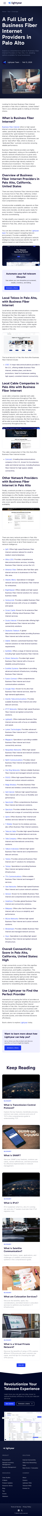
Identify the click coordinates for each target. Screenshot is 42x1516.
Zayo (7, 936)
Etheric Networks (11, 658)
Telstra (7, 859)
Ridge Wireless (10, 785)
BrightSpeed (9, 590)
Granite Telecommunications (16, 699)
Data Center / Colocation (30, 1468)
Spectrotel (9, 802)
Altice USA (9, 559)
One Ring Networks (12, 770)
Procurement (6, 1460)
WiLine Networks (11, 919)
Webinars (5, 1496)
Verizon (8, 894)
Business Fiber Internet (10, 127)
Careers (25, 1480)
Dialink (7, 641)
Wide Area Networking (29, 1462)
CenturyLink (9, 600)
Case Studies (6, 1477)
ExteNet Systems (11, 668)
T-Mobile (8, 824)
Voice (24, 1465)
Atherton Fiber (10, 570)
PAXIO (7, 777)
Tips (3, 1491)
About (24, 1477)
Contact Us (26, 1488)
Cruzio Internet (10, 620)
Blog (3, 1488)
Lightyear (24, 1022)
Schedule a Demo (12, 288)
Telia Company (10, 839)
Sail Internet (9, 792)
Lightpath (8, 719)
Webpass (8, 908)
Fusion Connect (11, 679)
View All (21, 1365)
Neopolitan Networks (13, 750)
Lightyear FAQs (27, 1483)
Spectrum (9, 809)
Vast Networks (10, 887)
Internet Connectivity (29, 1460)
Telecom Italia (10, 831)
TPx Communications (13, 876)
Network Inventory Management (8, 1463)
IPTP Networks (11, 709)
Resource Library (7, 1485)
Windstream (9, 929)
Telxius (8, 866)
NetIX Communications (14, 760)
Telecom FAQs (27, 1485)
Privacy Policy (27, 1507)
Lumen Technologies (13, 729)
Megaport (9, 740)
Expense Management (9, 1467)
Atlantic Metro (10, 580)
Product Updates (7, 1483)
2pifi (6, 549)
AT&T (7, 365)
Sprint (7, 817)
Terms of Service (16, 1507)
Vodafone (9, 901)
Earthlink (8, 651)
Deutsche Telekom (12, 631)
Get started (9, 1404)
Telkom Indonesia (12, 849)
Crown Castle (10, 610)
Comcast (8, 459)
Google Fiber (10, 689)
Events (4, 1494)
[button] (4, 3)
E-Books (4, 1480)
